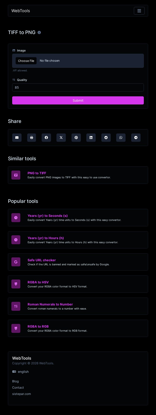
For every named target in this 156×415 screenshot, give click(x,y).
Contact (18, 387)
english (23, 372)
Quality (21, 80)
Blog (15, 381)
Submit (78, 100)
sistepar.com (21, 394)
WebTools (20, 10)
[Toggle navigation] (139, 11)
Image (21, 50)
